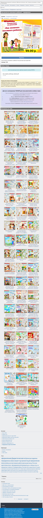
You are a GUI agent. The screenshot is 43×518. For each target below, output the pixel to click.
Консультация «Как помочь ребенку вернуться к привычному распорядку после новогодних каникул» (9, 356)
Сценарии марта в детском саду (9, 490)
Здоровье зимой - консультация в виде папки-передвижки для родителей (10, 411)
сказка (11, 470)
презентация (25, 461)
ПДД (37, 471)
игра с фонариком (13, 465)
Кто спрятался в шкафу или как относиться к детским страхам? (21, 218)
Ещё (41, 473)
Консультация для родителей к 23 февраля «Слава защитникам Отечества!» (33, 122)
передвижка (5, 461)
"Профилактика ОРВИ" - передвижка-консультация (9, 383)
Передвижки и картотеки (15, 9)
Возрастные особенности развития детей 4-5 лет (10, 218)
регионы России (32, 463)
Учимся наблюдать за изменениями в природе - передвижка (21, 383)
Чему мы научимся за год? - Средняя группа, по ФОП (33, 369)
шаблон (34, 471)
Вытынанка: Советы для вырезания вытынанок (12, 487)
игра (29, 458)
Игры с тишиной (9, 368)
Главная (2, 5)
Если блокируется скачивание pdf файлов (11, 489)
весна (24, 463)
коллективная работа (16, 463)
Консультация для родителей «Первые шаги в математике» (21, 301)
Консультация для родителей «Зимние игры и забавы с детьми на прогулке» (9, 149)
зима (12, 461)
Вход (41, 5)
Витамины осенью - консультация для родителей (21, 369)
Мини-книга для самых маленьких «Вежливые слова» (33, 135)
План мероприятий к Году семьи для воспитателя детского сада (15, 495)
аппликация (23, 465)
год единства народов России (15, 471)
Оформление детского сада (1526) (9, 435)
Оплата (17, 5)
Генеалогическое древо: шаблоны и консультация (33, 409)
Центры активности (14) (7, 441)
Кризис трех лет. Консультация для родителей (10, 122)
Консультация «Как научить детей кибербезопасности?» (33, 328)
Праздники (22, 5)
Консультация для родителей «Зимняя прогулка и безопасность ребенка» (21, 149)
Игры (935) (4, 432)
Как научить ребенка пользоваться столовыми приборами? (21, 204)
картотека (4, 465)
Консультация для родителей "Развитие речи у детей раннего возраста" (10, 260)
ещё (41, 500)
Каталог (7, 9)
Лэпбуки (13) (4, 434)
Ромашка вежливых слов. (9, 247)
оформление (6, 458)
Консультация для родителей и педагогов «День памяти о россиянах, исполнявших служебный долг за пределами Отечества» (21, 315)
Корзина (3, 451)
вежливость (6, 18)
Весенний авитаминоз (21, 396)
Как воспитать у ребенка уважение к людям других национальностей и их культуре (21, 163)
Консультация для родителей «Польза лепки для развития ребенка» (9, 315)
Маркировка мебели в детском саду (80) (10, 437)
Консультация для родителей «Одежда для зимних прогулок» (33, 149)
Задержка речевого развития (9, 231)
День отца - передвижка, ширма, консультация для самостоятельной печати (21, 411)
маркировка (21, 470)
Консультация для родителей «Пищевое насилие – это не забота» (21, 231)
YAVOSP (30, 96)
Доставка (7, 5)
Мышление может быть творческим (33, 163)
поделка (34, 458)
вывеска (25, 470)
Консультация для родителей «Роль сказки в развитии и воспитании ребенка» (9, 135)
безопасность (17, 468)
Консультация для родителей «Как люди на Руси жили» (9, 328)
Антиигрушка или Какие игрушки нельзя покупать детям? (33, 204)
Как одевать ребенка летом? (21, 260)
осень (7, 463)
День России (22, 467)
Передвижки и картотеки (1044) (9, 444)
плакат (22, 468)
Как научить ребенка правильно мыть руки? (21, 190)
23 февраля (15, 467)
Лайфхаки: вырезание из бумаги (9, 492)
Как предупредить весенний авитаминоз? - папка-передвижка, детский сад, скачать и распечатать (9, 397)
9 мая (28, 470)
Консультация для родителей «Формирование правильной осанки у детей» (9, 301)
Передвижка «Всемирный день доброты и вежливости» (21, 356)
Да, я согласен (35, 509)
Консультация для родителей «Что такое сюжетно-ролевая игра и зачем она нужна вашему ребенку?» (33, 315)
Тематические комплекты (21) (8, 438)
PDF (36, 82)
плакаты (10, 467)
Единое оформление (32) (7, 440)
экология (32, 470)
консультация (13, 18)
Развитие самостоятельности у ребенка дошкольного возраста (10, 190)
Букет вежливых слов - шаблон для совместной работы (33, 397)
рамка (14, 470)
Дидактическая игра (20, 458)
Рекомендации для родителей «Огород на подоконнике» (33, 301)
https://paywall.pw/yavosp (28, 101)
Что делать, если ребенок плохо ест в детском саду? (9, 204)
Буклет (34, 467)
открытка (36, 470)
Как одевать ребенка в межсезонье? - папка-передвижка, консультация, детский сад (33, 383)
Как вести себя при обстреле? (9, 176)
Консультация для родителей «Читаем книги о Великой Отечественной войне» (10, 287)
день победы (30, 465)
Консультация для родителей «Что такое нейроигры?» (21, 342)
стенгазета (4, 468)
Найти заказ (4, 452)
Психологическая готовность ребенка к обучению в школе (33, 177)
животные (37, 468)
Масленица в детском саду (8, 493)
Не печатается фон (6, 483)
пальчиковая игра (4, 471)
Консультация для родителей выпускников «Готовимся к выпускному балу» (33, 260)
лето (27, 467)
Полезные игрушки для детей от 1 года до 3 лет (21, 176)
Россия (17, 470)
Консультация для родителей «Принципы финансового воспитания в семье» (33, 287)
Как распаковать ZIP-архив (8, 486)
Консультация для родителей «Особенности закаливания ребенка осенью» (33, 190)
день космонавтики (29, 471)
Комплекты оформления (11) (7, 443)
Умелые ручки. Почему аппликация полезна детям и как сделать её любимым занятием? (21, 273)
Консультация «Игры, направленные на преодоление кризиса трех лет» (21, 328)
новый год (17, 461)
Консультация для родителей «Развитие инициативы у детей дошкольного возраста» (33, 273)
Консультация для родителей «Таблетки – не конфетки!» (33, 218)
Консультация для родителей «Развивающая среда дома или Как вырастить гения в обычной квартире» (9, 163)
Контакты (32, 5)
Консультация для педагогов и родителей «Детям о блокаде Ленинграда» (10, 342)
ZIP (5, 86)
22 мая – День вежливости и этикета (21, 245)
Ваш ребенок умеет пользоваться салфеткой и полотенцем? (21, 135)
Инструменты (12, 5)
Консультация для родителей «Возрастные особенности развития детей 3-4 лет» (33, 245)
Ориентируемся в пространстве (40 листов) (21, 426)
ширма (30, 467)
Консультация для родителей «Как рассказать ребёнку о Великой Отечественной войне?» (33, 342)
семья (2, 470)
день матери (27, 468)
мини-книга (7, 470)
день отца (23, 471)
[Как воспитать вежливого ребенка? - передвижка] (21, 36)
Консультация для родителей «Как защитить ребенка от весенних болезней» (21, 287)
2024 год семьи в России (8, 496)
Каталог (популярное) (6, 449)
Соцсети (27, 5)
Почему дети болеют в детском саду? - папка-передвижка (33, 356)
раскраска (32, 468)
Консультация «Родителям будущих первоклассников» (21, 122)
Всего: (37, 478)
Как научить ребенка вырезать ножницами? (10, 273)
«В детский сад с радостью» (33, 231)
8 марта (38, 467)
